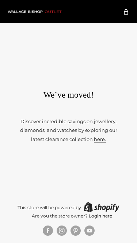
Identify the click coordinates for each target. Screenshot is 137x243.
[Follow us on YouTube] (89, 231)
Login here (100, 216)
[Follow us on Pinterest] (76, 231)
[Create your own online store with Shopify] (101, 207)
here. (100, 139)
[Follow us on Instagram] (62, 231)
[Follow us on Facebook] (48, 231)
